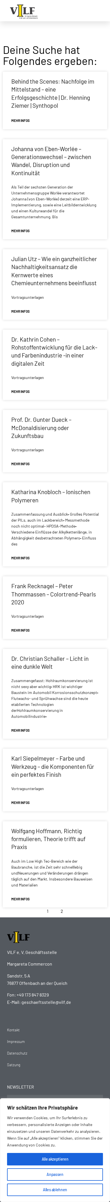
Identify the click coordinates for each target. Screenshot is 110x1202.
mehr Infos (20, 120)
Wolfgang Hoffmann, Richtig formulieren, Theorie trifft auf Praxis (48, 838)
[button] (99, 10)
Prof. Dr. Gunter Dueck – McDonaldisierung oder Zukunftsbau (41, 427)
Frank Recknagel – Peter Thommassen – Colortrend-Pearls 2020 (53, 594)
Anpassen (55, 1174)
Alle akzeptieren (55, 1159)
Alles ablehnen (55, 1189)
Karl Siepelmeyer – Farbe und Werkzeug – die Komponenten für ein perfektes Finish (52, 766)
